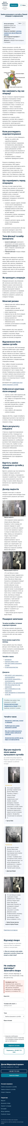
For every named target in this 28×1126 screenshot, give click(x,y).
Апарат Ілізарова (6, 1092)
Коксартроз (8, 659)
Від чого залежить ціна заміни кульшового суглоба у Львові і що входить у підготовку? (13, 953)
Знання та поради (6, 1106)
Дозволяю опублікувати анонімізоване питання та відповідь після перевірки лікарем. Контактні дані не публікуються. (14, 1038)
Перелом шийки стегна (11, 661)
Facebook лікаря (5, 1114)
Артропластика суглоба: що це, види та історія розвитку (14, 738)
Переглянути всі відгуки (11, 930)
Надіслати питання (14, 1045)
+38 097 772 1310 (14, 1071)
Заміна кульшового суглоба (9, 1086)
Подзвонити (14, 5)
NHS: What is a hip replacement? (14, 683)
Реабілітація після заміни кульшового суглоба (12, 726)
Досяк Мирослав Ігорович (12, 1064)
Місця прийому (5, 1111)
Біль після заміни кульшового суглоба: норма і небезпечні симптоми (13, 732)
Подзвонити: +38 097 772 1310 (14, 1051)
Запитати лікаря (14, 1075)
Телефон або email (10, 1004)
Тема (5, 1013)
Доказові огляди (5, 1103)
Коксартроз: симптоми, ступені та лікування (14, 721)
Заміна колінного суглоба (8, 1089)
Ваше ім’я (6, 996)
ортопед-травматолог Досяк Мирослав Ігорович (13, 32)
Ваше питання (8, 1020)
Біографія (3, 1108)
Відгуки (3, 1100)
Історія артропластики (11, 667)
